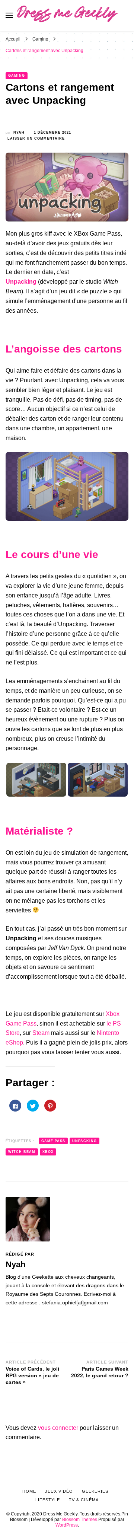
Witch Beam (21, 1152)
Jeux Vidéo (59, 1491)
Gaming (16, 75)
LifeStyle (47, 1500)
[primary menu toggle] (9, 15)
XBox (48, 1152)
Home (29, 1491)
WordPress (66, 1525)
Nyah (19, 132)
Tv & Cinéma (84, 1500)
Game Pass (53, 1141)
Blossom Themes (79, 1519)
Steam (41, 1033)
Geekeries (95, 1491)
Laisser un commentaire (36, 138)
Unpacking (84, 1141)
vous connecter (58, 1428)
